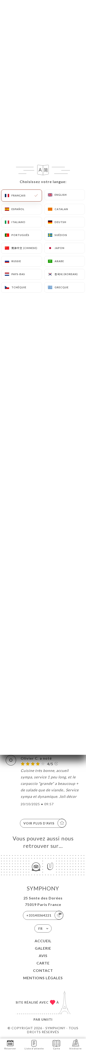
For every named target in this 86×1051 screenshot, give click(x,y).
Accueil (43, 941)
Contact (43, 970)
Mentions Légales (43, 978)
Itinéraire (75, 1048)
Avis (43, 955)
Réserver (10, 1048)
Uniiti (47, 1019)
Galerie (43, 948)
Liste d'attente (34, 1048)
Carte (43, 963)
